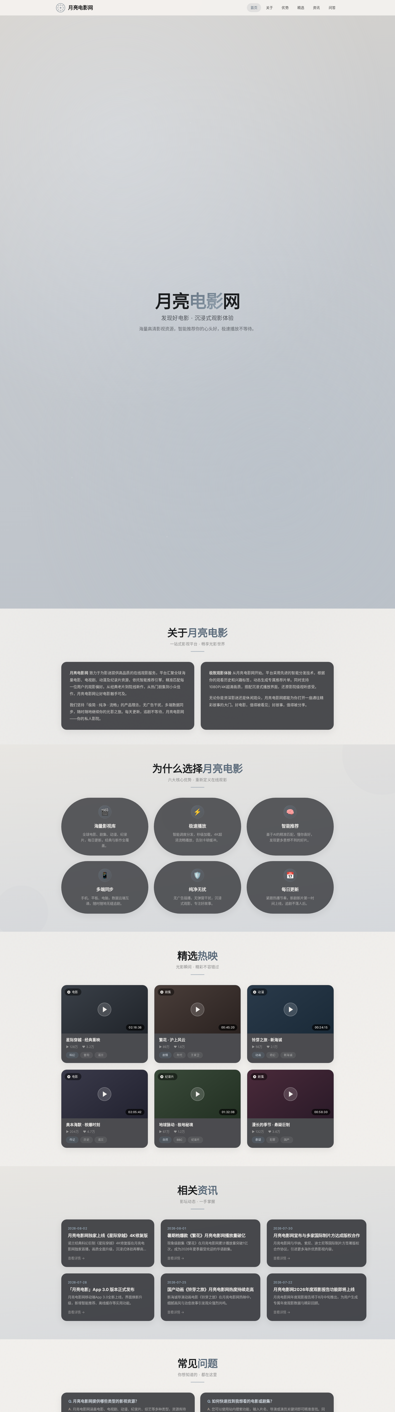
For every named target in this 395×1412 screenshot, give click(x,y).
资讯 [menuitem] (316, 7)
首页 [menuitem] (254, 7)
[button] (104, 1009)
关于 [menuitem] (269, 7)
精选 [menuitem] (300, 7)
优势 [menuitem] (285, 7)
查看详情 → (76, 1258)
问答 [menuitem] (332, 7)
